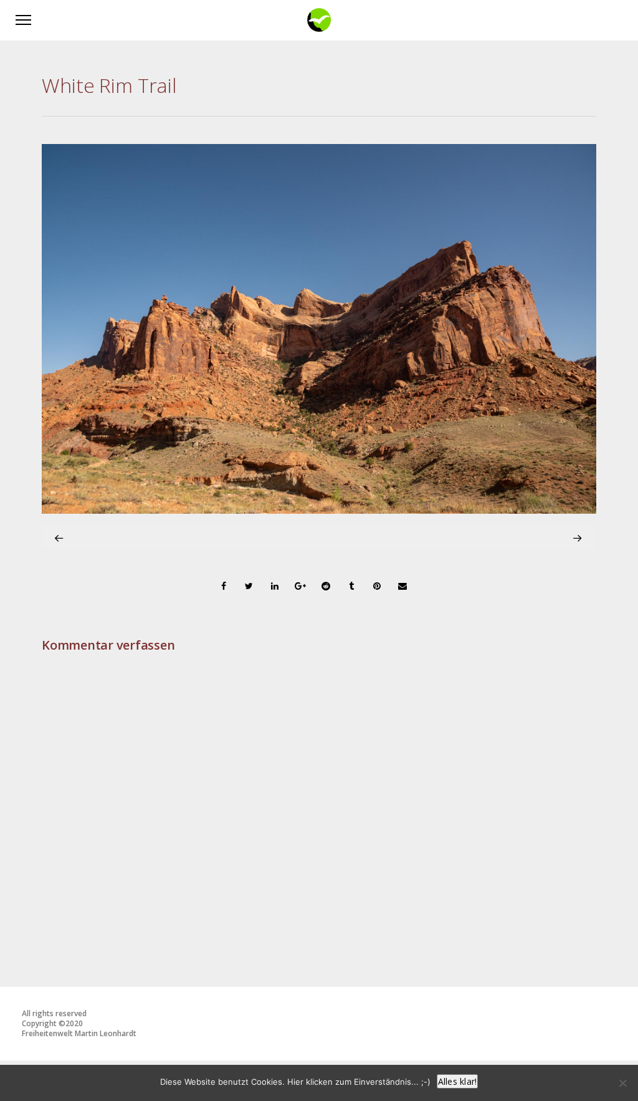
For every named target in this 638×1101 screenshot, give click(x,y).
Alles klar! (457, 1081)
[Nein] (622, 1083)
